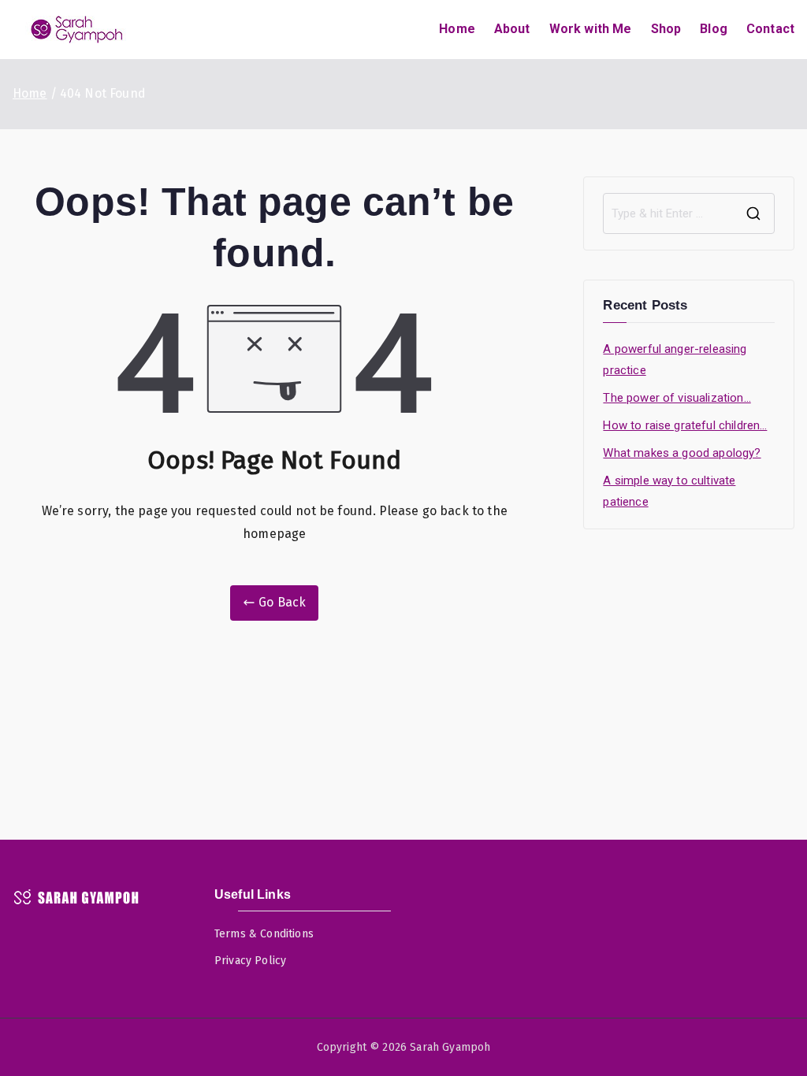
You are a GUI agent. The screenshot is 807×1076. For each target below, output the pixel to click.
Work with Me (590, 28)
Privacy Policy (250, 960)
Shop (666, 28)
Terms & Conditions (264, 934)
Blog (713, 28)
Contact (770, 28)
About (512, 28)
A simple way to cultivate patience (669, 491)
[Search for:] (689, 213)
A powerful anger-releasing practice (674, 359)
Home (457, 28)
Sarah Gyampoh (450, 1047)
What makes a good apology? (682, 453)
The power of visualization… (676, 398)
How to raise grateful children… (685, 425)
